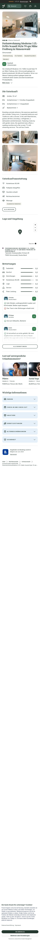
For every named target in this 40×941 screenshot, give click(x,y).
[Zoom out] (35, 227)
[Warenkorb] (30, 6)
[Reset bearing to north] (35, 230)
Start (3, 461)
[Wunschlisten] (25, 6)
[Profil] (35, 6)
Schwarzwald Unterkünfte (10, 463)
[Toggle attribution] (35, 243)
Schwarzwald (26, 461)
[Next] (36, 23)
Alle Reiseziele (13, 461)
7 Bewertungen (11, 65)
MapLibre (31, 243)
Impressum (13, 454)
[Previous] (3, 23)
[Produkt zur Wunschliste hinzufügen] (35, 14)
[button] (20, 23)
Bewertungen (24, 1)
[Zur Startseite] (3, 6)
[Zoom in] (35, 224)
